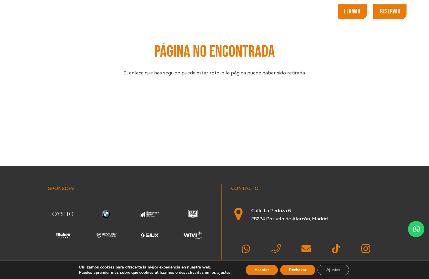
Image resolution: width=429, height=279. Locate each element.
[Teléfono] (276, 248)
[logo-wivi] (193, 235)
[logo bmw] (106, 214)
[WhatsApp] (246, 248)
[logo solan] (193, 214)
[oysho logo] (63, 214)
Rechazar (297, 270)
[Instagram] (366, 248)
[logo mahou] (63, 235)
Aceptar (261, 270)
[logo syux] (149, 235)
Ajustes (333, 270)
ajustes (224, 272)
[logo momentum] (149, 214)
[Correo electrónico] (306, 248)
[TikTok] (336, 248)
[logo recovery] (106, 235)
